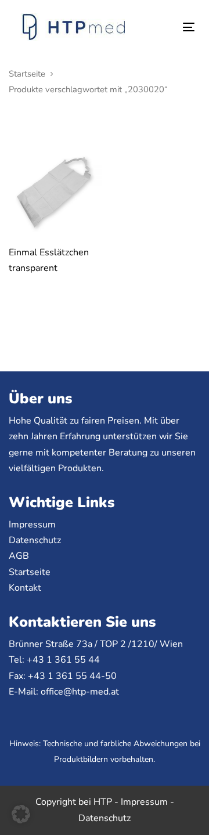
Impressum (32, 524)
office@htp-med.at (80, 691)
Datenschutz (35, 540)
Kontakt (25, 587)
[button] (21, 814)
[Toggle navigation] (164, 27)
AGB (19, 556)
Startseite (27, 73)
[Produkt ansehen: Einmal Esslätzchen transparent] (55, 186)
